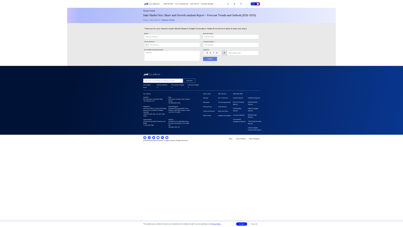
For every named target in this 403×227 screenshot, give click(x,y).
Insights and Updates (224, 115)
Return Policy (207, 115)
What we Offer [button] (168, 4)
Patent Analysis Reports (252, 103)
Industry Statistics (162, 85)
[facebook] (144, 137)
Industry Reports (238, 98)
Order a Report (241, 139)
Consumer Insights (193, 85)
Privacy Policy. (216, 224)
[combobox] (146, 45)
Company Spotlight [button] (207, 4)
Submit (210, 59)
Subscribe (189, 80)
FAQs (230, 139)
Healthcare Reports (254, 98)
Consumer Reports (239, 115)
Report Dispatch (254, 139)
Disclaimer (206, 102)
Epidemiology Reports (252, 116)
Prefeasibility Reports (237, 110)
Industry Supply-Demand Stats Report (254, 129)
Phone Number (149, 41)
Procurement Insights (177, 85)
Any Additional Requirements (153, 50)
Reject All (254, 224)
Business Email (208, 33)
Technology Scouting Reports (254, 122)
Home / (146, 20)
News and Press (223, 111)
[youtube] (158, 137)
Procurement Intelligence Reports (239, 120)
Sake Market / (156, 20)
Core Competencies (181, 4)
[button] (228, 4)
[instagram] (149, 137)
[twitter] (162, 137)
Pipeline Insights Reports (253, 110)
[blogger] (166, 137)
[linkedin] (153, 137)
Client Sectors (194, 4)
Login (253, 4)
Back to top (5, 219)
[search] (241, 4)
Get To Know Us (223, 98)
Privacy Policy (207, 107)
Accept (241, 224)
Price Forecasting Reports (238, 103)
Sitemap (205, 98)
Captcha (206, 50)
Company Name (209, 41)
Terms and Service (209, 111)
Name (146, 33)
